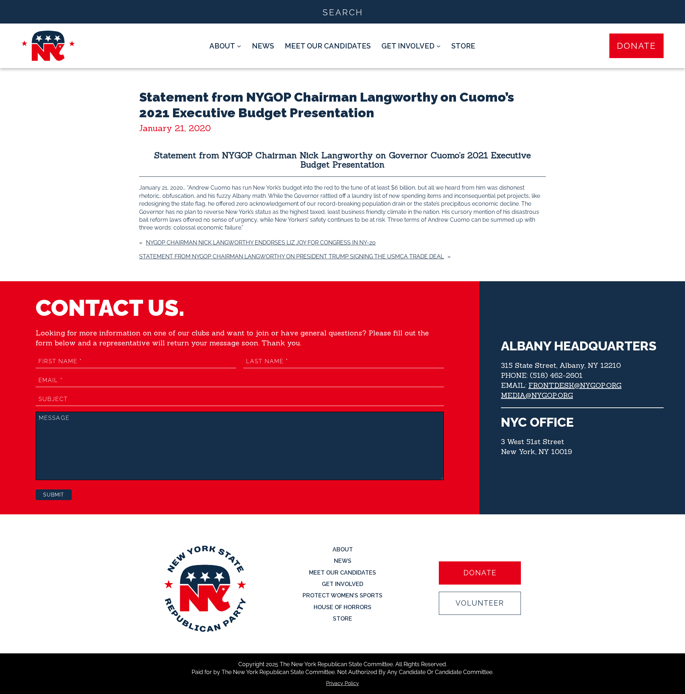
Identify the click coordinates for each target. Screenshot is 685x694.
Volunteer (480, 603)
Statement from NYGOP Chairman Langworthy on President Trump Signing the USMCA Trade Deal (291, 256)
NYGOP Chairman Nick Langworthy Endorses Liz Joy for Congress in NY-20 (261, 242)
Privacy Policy (342, 683)
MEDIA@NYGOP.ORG (537, 395)
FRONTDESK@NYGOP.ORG (574, 385)
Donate (636, 46)
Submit (53, 495)
